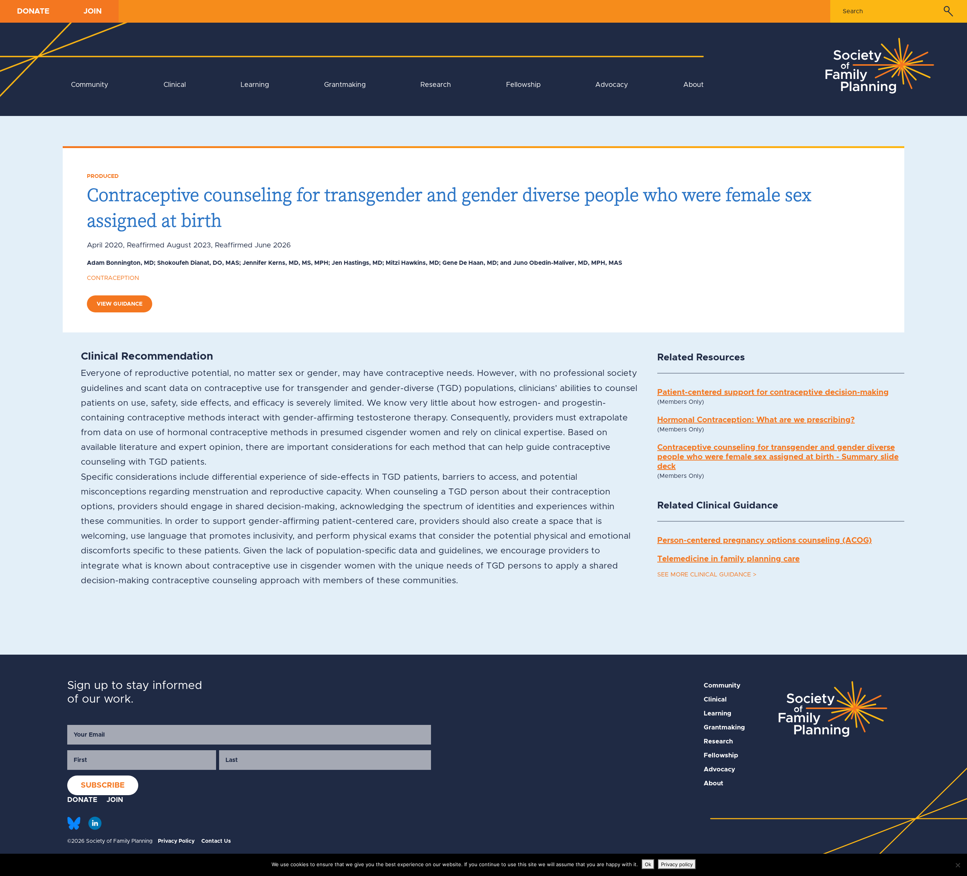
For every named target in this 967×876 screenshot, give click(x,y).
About (693, 85)
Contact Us (216, 841)
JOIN (92, 11)
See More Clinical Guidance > (706, 575)
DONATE (33, 11)
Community (89, 85)
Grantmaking (345, 85)
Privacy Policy (176, 841)
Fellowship (523, 85)
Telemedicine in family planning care (728, 559)
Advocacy (611, 85)
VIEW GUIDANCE (119, 303)
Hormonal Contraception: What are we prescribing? (756, 420)
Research (435, 85)
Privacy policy (677, 864)
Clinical (175, 85)
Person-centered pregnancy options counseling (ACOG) (764, 540)
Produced (103, 176)
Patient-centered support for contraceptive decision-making (773, 392)
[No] (957, 865)
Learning (255, 85)
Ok (648, 864)
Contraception (113, 278)
